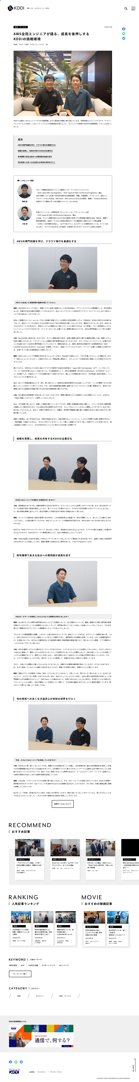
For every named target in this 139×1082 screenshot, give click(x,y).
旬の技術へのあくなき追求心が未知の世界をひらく (36, 162)
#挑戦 (15, 44)
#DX (96, 870)
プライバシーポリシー (56, 1072)
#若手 (87, 941)
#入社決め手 (60, 941)
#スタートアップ (68, 868)
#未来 (89, 870)
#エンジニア (64, 965)
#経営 (18, 870)
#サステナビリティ (31, 870)
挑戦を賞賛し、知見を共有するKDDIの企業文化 (35, 151)
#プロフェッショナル (37, 44)
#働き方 (44, 941)
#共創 (53, 868)
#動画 (110, 941)
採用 (18, 996)
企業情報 (31, 1072)
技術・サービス (65, 996)
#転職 (14, 941)
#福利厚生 (37, 941)
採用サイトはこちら (61, 804)
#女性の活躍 (33, 965)
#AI (47, 44)
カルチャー (40, 996)
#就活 (67, 941)
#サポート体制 (23, 44)
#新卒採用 (60, 942)
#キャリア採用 (21, 941)
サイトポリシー (42, 1072)
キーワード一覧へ (20, 974)
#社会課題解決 (21, 872)
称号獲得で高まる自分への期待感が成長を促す (35, 156)
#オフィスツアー (94, 941)
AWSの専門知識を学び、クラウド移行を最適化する (37, 145)
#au (58, 868)
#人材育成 (37, 942)
